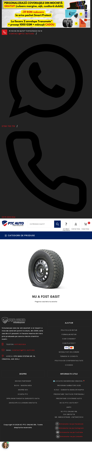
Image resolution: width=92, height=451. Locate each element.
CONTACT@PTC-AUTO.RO (23, 341)
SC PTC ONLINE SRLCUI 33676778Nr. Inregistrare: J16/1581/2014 (69, 405)
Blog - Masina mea (23, 376)
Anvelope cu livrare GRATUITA (23, 393)
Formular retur (69, 325)
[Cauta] (57, 215)
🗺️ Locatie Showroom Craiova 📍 (69, 372)
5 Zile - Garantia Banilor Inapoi (69, 380)
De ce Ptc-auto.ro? (69, 393)
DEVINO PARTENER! (23, 372)
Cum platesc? (69, 334)
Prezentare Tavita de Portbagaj (69, 385)
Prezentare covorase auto (69, 389)
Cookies (69, 356)
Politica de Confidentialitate (69, 351)
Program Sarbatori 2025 (69, 376)
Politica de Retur (69, 321)
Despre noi (23, 380)
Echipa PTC (23, 385)
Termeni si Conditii (69, 347)
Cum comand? (69, 329)
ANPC (68, 398)
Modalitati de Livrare (69, 343)
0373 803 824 (20, 335)
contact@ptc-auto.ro (21, 24)
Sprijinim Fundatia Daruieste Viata (22, 389)
